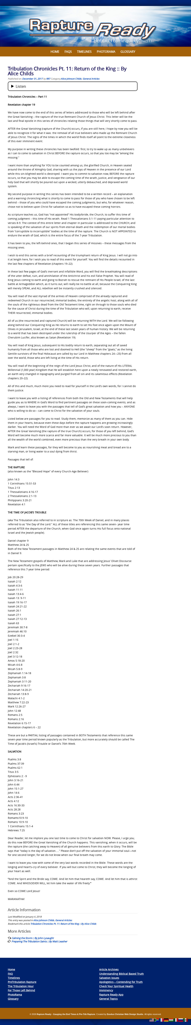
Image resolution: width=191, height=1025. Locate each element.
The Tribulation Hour (21, 986)
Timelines (84, 52)
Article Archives (109, 969)
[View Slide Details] (95, 26)
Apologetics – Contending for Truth (121, 982)
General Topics (108, 998)
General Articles (91, 78)
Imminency (106, 990)
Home (55, 52)
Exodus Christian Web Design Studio (125, 1014)
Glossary (127, 52)
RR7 (48, 78)
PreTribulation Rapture (22, 982)
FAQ (10, 973)
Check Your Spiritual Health (116, 986)
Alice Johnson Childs (71, 78)
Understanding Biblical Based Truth (121, 973)
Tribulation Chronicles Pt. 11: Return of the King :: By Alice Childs (63, 923)
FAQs (68, 52)
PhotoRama (15, 994)
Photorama (106, 52)
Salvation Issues (109, 978)
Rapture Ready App (111, 994)
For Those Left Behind (21, 990)
